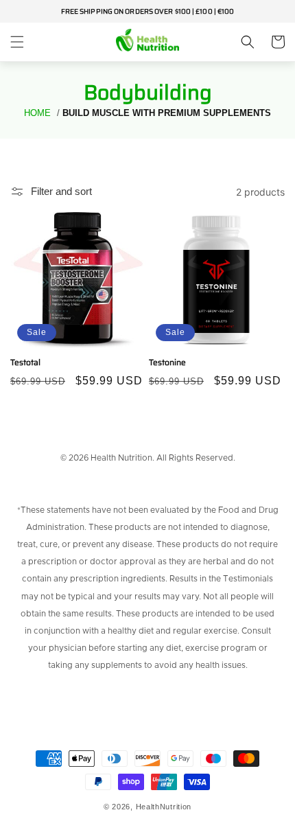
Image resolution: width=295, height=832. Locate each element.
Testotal (25, 362)
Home (37, 113)
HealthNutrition (164, 806)
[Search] (248, 42)
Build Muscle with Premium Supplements (166, 113)
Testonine (167, 362)
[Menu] (17, 42)
